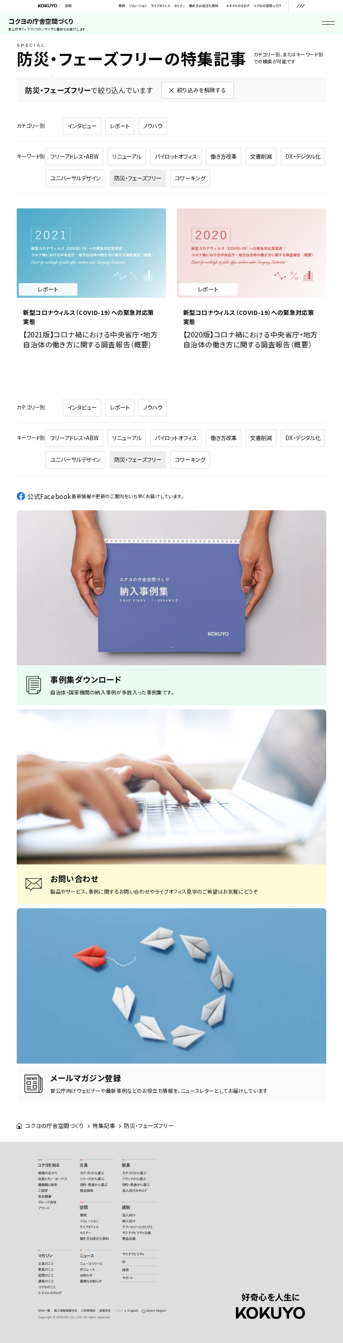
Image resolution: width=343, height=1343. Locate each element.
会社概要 (44, 1196)
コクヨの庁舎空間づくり (46, 24)
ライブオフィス (160, 5)
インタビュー (82, 126)
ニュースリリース (91, 1263)
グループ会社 (47, 1202)
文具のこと (46, 1263)
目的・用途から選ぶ (94, 1184)
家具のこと (46, 1269)
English (133, 1311)
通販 (126, 1207)
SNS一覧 (44, 1311)
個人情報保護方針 (65, 1311)
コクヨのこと (47, 1287)
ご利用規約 (88, 1311)
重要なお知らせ (91, 1281)
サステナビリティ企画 (136, 1232)
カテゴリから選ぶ (92, 1173)
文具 (83, 1165)
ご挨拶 (43, 1190)
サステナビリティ (133, 1254)
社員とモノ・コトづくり (52, 1178)
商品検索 (86, 1190)
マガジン (45, 1256)
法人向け (128, 1215)
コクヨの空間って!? (267, 5)
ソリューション (138, 5)
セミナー (179, 5)
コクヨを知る (48, 1165)
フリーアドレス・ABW (74, 156)
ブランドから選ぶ (134, 1178)
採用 (125, 1269)
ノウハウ (152, 126)
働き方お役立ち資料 (203, 5)
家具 (126, 1165)
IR (123, 1261)
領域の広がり (47, 1173)
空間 (68, 5)
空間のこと (46, 1275)
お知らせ (86, 1275)
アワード (43, 1208)
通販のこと (46, 1281)
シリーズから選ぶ (92, 1178)
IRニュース (87, 1269)
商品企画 (129, 1238)
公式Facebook (105, 496)
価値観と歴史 (47, 1184)
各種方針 (105, 1311)
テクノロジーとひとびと (137, 1226)
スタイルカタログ (238, 5)
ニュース (86, 1256)
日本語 (119, 1311)
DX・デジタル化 (302, 156)
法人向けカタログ (134, 1190)
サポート (127, 1277)
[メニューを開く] (300, 6)
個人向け (128, 1221)
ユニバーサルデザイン (75, 178)
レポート (120, 126)
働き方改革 (223, 156)
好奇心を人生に (270, 1297)
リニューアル (126, 156)
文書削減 (261, 156)
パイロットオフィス (176, 156)
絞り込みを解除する (201, 90)
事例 (121, 5)
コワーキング (190, 178)
